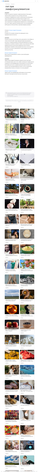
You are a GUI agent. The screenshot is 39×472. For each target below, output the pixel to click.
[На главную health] (6, 1)
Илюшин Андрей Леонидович (15, 30)
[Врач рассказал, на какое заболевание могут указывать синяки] (12, 282)
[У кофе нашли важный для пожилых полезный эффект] (27, 191)
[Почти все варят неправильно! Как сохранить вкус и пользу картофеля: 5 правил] (27, 251)
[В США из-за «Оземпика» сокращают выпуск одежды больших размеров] (12, 266)
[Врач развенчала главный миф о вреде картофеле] (12, 402)
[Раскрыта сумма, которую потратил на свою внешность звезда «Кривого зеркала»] (27, 131)
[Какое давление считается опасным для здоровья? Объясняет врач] (12, 161)
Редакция (18, 471)
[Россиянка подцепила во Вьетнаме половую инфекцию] (12, 131)
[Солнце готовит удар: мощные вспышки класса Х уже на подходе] (12, 312)
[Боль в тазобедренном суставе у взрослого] (12, 221)
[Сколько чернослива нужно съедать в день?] (27, 327)
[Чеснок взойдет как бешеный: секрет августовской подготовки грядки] (12, 206)
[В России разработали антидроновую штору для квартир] (27, 161)
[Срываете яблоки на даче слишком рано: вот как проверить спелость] (27, 266)
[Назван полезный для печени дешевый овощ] (12, 432)
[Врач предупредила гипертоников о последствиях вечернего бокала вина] (12, 447)
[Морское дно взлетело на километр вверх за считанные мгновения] (12, 462)
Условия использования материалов (25, 471)
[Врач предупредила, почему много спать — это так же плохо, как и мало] (27, 387)
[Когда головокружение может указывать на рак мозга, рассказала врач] (27, 447)
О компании (4, 471)
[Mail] (3, 1)
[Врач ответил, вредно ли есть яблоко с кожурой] (12, 327)
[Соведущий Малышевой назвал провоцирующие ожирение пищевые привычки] (27, 236)
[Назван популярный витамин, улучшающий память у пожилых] (27, 206)
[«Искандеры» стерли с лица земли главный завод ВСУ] (12, 297)
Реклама (8, 471)
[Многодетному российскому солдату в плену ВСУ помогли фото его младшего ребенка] (12, 116)
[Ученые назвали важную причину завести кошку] (27, 176)
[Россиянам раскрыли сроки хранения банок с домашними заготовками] (12, 417)
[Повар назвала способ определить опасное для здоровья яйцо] (12, 176)
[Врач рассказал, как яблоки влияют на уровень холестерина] (12, 191)
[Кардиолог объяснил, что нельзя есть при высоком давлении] (27, 297)
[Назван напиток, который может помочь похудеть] (12, 372)
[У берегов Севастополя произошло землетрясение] (27, 372)
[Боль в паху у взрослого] (27, 462)
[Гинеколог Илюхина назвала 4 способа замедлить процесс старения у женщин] (12, 342)
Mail (1, 471)
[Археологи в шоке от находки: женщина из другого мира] (12, 146)
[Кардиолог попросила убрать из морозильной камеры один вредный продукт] (12, 236)
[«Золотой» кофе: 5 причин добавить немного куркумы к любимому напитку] (12, 357)
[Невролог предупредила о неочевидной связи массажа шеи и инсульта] (27, 432)
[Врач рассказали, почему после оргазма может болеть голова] (27, 221)
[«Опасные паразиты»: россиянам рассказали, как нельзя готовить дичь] (12, 387)
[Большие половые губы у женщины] (27, 116)
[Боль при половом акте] (27, 402)
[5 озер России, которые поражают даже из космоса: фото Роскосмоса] (27, 312)
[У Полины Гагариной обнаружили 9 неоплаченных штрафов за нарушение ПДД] (27, 146)
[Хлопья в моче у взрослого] (27, 417)
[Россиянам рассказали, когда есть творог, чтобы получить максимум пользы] (27, 342)
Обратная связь (33, 471)
